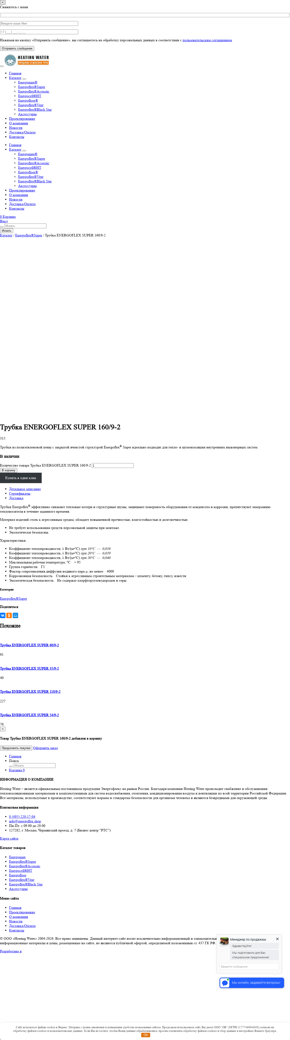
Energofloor (17, 875)
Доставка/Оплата (22, 132)
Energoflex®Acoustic (33, 91)
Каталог (15, 78)
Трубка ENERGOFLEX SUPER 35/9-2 (29, 668)
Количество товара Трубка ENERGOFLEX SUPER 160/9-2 (45, 465)
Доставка (16, 498)
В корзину (8, 470)
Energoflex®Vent (30, 105)
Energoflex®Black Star (35, 109)
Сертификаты (19, 493)
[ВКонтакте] (2, 615)
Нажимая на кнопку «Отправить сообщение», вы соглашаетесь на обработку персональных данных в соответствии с (116, 40)
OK (146, 1035)
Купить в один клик (20, 478)
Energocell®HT (29, 96)
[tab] (149, 489)
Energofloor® (28, 100)
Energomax (17, 857)
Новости (15, 127)
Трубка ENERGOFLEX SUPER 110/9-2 (30, 691)
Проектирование (22, 118)
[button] (8, 216)
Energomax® (27, 82)
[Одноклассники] (9, 615)
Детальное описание (25, 489)
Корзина (17, 770)
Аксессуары (27, 114)
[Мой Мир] (15, 615)
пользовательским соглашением (207, 40)
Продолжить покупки (16, 748)
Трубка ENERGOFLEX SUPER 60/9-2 (29, 645)
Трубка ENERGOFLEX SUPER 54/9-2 (29, 715)
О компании (18, 123)
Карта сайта (9, 838)
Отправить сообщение (17, 48)
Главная (15, 73)
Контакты (16, 137)
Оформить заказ (45, 748)
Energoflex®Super (31, 87)
